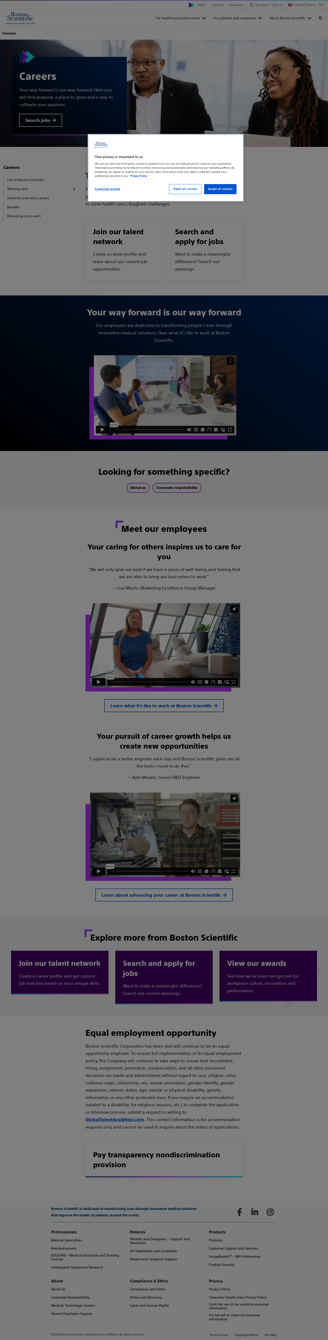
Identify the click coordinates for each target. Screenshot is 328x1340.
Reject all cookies (185, 189)
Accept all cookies (220, 189)
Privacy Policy (138, 176)
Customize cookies (107, 189)
